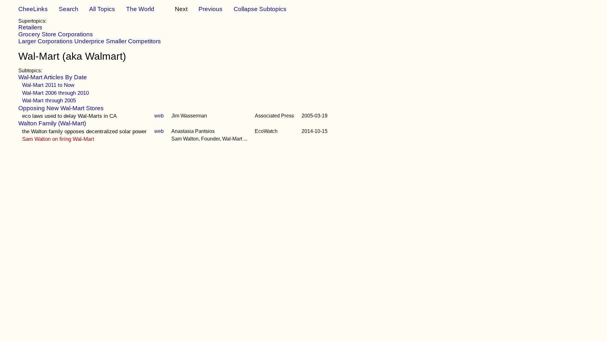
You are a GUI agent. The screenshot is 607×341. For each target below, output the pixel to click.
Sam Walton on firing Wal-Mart (58, 139)
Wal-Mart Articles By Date (52, 77)
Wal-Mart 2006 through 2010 (55, 93)
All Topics (102, 9)
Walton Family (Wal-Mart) (52, 123)
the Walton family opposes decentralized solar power (84, 131)
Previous (211, 9)
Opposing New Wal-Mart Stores (61, 108)
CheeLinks (33, 9)
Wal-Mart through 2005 (49, 100)
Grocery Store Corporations (55, 34)
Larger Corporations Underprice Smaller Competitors (89, 41)
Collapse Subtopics (260, 9)
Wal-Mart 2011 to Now (48, 85)
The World (140, 9)
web (159, 115)
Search (68, 9)
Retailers (30, 27)
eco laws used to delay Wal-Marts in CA (69, 116)
